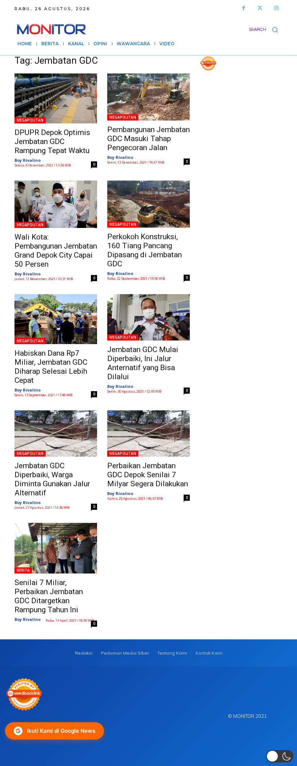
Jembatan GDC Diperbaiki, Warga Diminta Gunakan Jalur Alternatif (52, 479)
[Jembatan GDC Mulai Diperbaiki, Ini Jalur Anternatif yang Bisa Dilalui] (148, 317)
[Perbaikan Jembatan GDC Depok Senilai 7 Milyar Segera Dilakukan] (148, 433)
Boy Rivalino (27, 160)
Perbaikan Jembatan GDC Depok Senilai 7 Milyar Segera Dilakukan (147, 474)
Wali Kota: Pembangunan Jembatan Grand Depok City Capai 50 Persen (55, 250)
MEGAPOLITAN (30, 120)
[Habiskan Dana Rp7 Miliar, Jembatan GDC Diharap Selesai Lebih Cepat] (55, 319)
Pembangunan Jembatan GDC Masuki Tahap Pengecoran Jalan (148, 138)
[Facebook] (243, 8)
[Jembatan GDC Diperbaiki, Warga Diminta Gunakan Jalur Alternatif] (55, 433)
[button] (266, 29)
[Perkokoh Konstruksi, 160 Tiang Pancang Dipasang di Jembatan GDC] (148, 204)
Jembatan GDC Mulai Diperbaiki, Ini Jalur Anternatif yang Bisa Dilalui (142, 363)
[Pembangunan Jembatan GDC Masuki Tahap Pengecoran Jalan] (148, 96)
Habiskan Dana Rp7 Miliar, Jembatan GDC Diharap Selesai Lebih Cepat (50, 367)
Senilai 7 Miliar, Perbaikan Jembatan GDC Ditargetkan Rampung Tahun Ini (48, 596)
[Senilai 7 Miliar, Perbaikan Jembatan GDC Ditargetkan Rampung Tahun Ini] (55, 548)
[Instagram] (276, 8)
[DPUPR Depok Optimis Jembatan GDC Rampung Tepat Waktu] (55, 98)
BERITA (23, 570)
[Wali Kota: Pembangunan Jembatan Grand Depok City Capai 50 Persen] (55, 204)
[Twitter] (260, 8)
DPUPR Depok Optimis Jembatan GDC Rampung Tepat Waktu (52, 141)
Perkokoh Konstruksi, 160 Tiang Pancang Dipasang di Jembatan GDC (144, 250)
